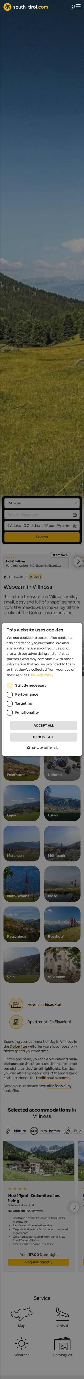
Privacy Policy (42, 675)
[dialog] (42, 689)
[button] (42, 747)
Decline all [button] (43, 737)
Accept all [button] (44, 725)
